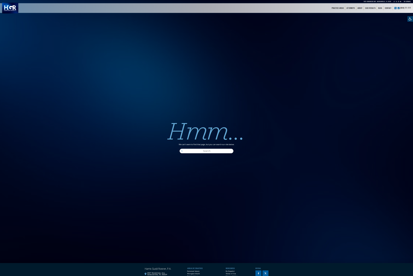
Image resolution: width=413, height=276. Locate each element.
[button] (395, 8)
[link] (410, 19)
